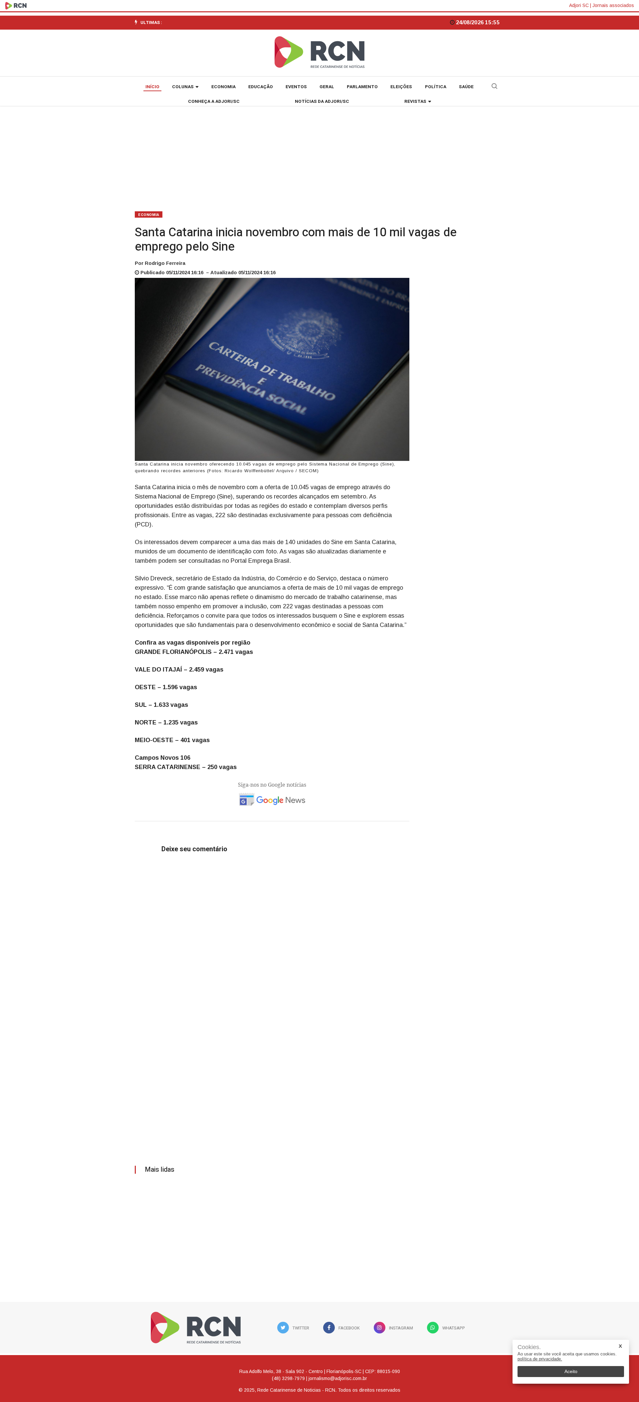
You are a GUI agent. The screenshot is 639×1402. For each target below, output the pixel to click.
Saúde (466, 87)
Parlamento (362, 87)
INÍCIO (152, 87)
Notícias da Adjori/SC (322, 101)
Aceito (570, 1371)
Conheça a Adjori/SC (214, 101)
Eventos (296, 87)
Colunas (183, 87)
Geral (327, 87)
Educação (260, 87)
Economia (223, 87)
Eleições (401, 87)
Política (435, 87)
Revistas (415, 101)
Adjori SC (579, 5)
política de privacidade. (540, 1358)
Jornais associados (613, 5)
